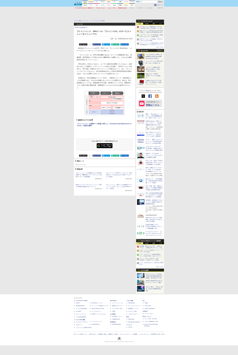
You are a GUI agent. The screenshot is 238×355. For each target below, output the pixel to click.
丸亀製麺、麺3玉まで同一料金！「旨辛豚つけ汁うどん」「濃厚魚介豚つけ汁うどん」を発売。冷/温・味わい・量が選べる (151, 247)
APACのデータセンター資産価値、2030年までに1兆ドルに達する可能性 (154, 219)
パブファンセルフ (149, 313)
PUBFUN (145, 311)
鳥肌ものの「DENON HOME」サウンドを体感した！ (153, 75)
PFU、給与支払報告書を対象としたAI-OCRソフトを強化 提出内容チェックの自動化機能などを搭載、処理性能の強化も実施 (154, 196)
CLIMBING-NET (116, 319)
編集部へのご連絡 (113, 334)
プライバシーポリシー (125, 334)
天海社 (146, 303)
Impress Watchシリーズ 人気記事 (151, 241)
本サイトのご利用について (80, 334)
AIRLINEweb (131, 303)
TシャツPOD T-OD (117, 308)
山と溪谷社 (113, 314)
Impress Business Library (98, 308)
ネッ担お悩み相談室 (81, 317)
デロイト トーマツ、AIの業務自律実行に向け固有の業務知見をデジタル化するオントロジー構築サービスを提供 (151, 44)
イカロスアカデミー (133, 314)
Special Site (144, 50)
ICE (144, 300)
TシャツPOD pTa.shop (151, 318)
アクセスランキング (146, 21)
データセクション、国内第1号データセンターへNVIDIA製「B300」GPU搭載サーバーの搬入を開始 (151, 28)
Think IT (78, 303)
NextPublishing (95, 324)
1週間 (153, 23)
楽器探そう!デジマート (117, 305)
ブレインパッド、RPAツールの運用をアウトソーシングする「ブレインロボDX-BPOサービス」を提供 (119, 186)
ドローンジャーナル (81, 314)
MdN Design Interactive (134, 322)
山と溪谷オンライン (117, 316)
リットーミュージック (117, 303)
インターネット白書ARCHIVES (84, 327)
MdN (127, 317)
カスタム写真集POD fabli (151, 321)
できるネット (79, 324)
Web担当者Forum (80, 305)
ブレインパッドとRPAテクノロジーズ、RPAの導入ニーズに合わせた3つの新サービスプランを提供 (119, 174)
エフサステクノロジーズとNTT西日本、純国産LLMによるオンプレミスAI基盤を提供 (154, 148)
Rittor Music (113, 300)
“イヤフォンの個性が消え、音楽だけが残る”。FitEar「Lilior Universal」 (154, 69)
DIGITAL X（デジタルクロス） (99, 314)
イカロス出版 (129, 300)
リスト (89, 44)
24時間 (146, 23)
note (117, 44)
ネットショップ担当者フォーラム (100, 305)
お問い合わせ (92, 334)
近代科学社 (113, 322)
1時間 (139, 23)
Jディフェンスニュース (134, 305)
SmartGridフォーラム (97, 303)
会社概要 (135, 334)
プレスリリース (80, 164)
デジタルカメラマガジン (82, 322)
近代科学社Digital (116, 324)
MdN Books (131, 319)
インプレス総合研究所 (81, 308)
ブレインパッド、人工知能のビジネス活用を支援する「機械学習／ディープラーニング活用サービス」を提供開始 (89, 174)
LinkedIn (126, 44)
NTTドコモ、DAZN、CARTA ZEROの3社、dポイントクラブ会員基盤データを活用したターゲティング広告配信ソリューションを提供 (154, 164)
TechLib (130, 327)
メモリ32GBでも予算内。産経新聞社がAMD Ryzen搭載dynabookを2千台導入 (154, 56)
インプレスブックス (97, 321)
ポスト (84, 44)
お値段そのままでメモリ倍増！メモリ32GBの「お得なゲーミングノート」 (154, 82)
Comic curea (148, 305)
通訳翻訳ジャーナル (133, 308)
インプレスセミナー (97, 311)
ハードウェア (139, 8)
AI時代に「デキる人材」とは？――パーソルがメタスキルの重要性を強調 (154, 155)
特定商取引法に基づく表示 (157, 334)
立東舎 (113, 311)
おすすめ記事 (144, 270)
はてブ (107, 44)
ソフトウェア (149, 8)
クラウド (131, 8)
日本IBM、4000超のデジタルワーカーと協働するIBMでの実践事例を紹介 (154, 202)
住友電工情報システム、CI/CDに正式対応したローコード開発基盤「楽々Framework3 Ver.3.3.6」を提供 (154, 228)
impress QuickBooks (150, 308)
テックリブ (129, 324)
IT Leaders (78, 311)
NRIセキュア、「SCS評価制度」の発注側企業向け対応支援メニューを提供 (154, 180)
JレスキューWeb (132, 311)
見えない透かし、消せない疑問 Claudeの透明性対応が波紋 (154, 288)
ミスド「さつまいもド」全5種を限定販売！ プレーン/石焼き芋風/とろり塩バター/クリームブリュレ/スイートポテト (151, 256)
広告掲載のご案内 (102, 334)
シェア (97, 44)
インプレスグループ (144, 334)
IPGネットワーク (147, 316)
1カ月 (160, 23)
